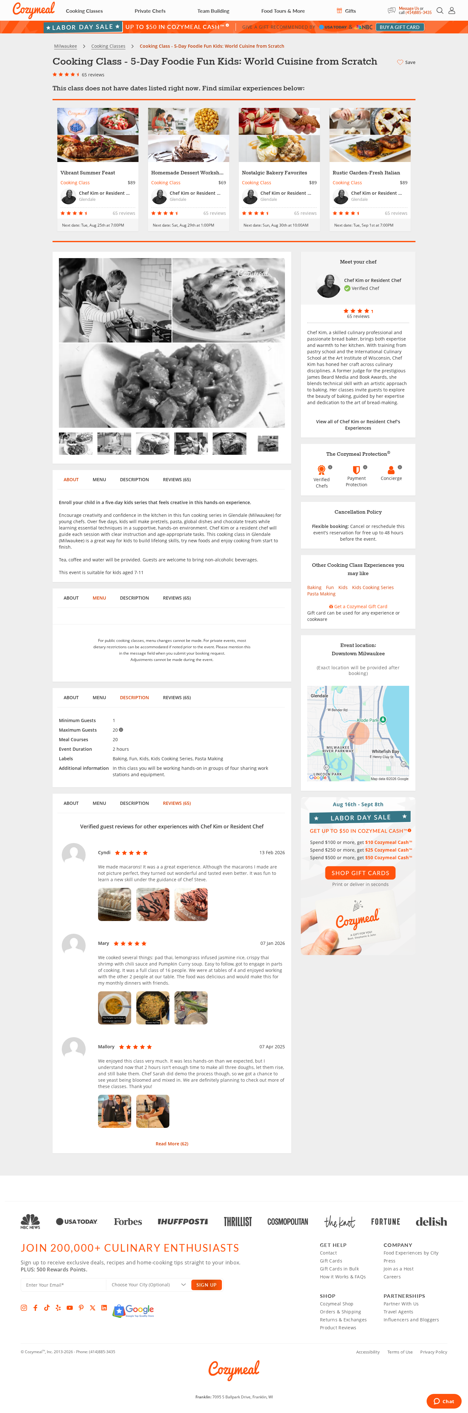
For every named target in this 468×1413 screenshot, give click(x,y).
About (71, 479)
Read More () (172, 1144)
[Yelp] (58, 1307)
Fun (330, 587)
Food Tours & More (283, 10)
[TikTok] (47, 1307)
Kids (343, 587)
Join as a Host (399, 1269)
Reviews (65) (177, 479)
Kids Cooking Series (373, 587)
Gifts (350, 10)
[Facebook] (35, 1307)
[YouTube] (70, 1307)
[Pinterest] (81, 1307)
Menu (99, 479)
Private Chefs (150, 10)
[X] (92, 1307)
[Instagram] (24, 1307)
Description (134, 479)
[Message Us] (393, 10)
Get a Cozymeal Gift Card (360, 606)
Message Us (409, 8)
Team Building (213, 10)
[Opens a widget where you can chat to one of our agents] (444, 1402)
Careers (392, 1277)
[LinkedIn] (104, 1307)
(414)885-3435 (419, 12)
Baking (314, 587)
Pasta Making (321, 594)
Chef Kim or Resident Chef (372, 280)
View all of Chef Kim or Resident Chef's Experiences (358, 424)
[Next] (268, 343)
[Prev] (76, 343)
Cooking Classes (84, 10)
